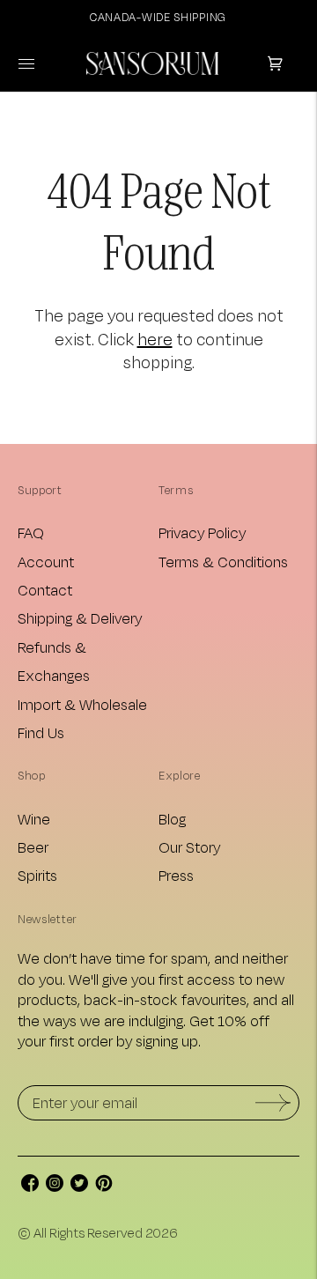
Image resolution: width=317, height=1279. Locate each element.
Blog (172, 819)
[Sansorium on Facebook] (30, 1186)
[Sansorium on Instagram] (54, 1186)
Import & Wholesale (82, 704)
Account (46, 561)
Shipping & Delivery (80, 618)
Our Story (189, 847)
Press (176, 875)
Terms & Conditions (223, 561)
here (155, 339)
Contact (45, 590)
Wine (34, 819)
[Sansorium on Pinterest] (104, 1186)
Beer (33, 847)
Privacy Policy (202, 532)
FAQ (31, 532)
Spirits (37, 875)
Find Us (41, 732)
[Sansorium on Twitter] (79, 1186)
